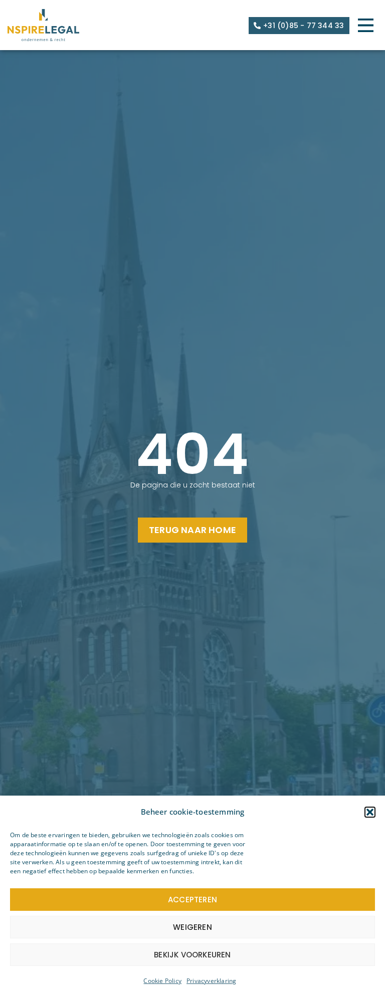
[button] (370, 812)
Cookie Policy (162, 980)
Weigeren (192, 927)
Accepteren (192, 899)
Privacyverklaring (211, 980)
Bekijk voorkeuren (192, 954)
